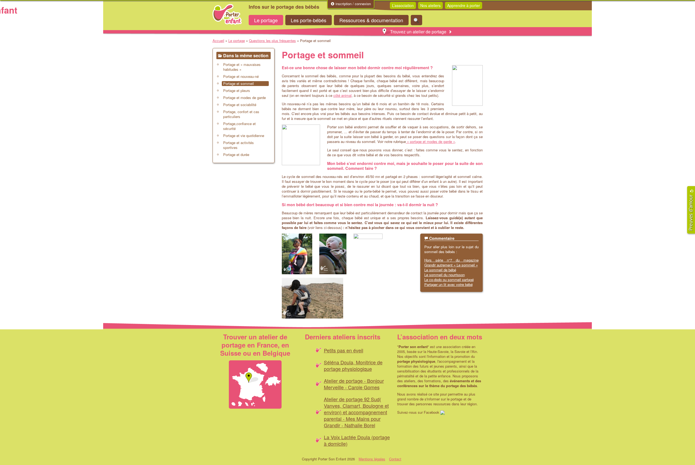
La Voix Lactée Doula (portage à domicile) (357, 440)
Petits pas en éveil (343, 350)
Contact (395, 458)
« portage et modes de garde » (430, 141)
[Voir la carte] (255, 384)
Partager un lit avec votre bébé (448, 284)
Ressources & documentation (371, 20)
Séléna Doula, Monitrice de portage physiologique (353, 365)
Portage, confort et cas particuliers (241, 114)
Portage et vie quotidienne (243, 135)
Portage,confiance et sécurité (239, 126)
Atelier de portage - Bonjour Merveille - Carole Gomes (354, 383)
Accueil (218, 40)
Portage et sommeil (238, 83)
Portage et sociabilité (239, 104)
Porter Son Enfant (227, 14)
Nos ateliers (430, 5)
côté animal (342, 95)
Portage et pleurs (236, 90)
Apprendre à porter (463, 5)
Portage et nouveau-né (241, 76)
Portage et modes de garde (244, 97)
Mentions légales (372, 458)
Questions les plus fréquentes (272, 40)
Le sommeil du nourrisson (444, 274)
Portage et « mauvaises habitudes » (242, 67)
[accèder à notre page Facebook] (442, 412)
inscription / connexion (352, 3)
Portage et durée (236, 154)
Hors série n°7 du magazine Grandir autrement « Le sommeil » (451, 262)
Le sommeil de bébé (440, 269)
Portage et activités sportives (238, 145)
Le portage (266, 20)
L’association (403, 5)
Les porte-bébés (308, 20)
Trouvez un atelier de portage (418, 31)
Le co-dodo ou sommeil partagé (449, 279)
